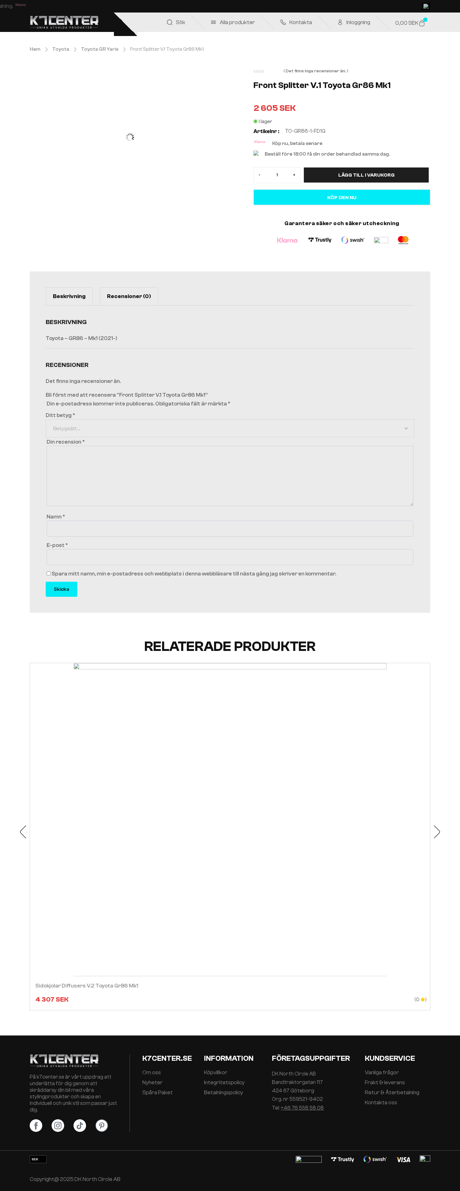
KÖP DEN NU (341, 197)
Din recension (66, 442)
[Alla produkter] (213, 22)
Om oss (151, 1073)
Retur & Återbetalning (392, 1093)
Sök (180, 22)
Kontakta (300, 22)
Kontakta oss (381, 1103)
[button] (23, 831)
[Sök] (169, 22)
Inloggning (358, 22)
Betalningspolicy (223, 1093)
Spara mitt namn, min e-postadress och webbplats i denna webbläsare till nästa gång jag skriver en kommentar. (194, 573)
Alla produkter (237, 22)
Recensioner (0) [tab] (129, 296)
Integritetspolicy (224, 1083)
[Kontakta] (283, 22)
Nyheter (152, 1083)
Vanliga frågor (382, 1073)
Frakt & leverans (385, 1083)
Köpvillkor (215, 1073)
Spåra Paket (157, 1093)
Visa (230, 837)
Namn (56, 516)
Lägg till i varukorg (366, 175)
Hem (35, 49)
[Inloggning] (340, 22)
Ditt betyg (60, 415)
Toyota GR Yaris (99, 49)
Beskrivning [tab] (69, 296)
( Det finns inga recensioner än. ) (316, 71)
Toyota (60, 49)
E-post (57, 545)
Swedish (426, 6)
